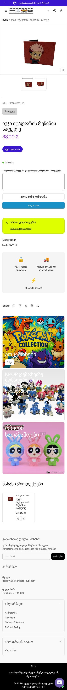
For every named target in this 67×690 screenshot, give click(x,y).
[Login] (54, 10)
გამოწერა (58, 556)
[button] (48, 10)
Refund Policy (12, 627)
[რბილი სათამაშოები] (33, 448)
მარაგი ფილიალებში (20, 228)
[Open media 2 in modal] (33, 49)
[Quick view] (18, 518)
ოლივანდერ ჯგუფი (19, 641)
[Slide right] (10, 3)
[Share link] (38, 306)
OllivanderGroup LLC (33, 687)
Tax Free (10, 617)
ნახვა (9, 362)
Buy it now (33, 205)
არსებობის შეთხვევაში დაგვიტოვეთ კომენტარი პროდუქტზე (31, 170)
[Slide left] (4, 3)
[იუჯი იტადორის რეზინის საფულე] (19, 508)
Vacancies (10, 650)
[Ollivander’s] (21, 10)
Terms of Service (14, 622)
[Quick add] (23, 518)
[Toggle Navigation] (5, 10)
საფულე (10, 111)
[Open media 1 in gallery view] (27, 83)
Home (5, 19)
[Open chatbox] (59, 683)
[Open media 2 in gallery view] (39, 83)
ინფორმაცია (14, 603)
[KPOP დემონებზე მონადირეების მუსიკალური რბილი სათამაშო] (33, 395)
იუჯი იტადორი (12, 149)
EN (32, 666)
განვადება (11, 612)
